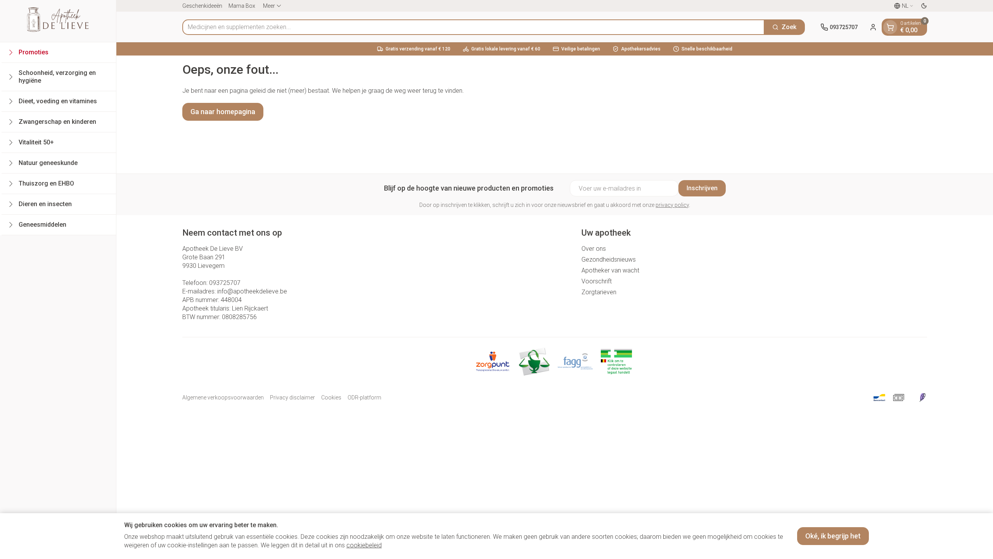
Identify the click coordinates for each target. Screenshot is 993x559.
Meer (269, 6)
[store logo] (58, 21)
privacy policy (672, 205)
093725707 (224, 282)
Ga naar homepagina (222, 112)
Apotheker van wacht (610, 270)
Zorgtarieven (598, 292)
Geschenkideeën (202, 6)
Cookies (331, 397)
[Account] (873, 27)
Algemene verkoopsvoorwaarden (223, 397)
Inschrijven (702, 188)
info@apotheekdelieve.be (252, 291)
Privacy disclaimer (292, 397)
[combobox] (473, 27)
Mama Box (241, 6)
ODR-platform (364, 397)
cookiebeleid (364, 545)
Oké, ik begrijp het (833, 536)
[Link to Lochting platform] (922, 397)
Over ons (593, 248)
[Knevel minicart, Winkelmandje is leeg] (890, 27)
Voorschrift (596, 281)
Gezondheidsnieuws (608, 259)
